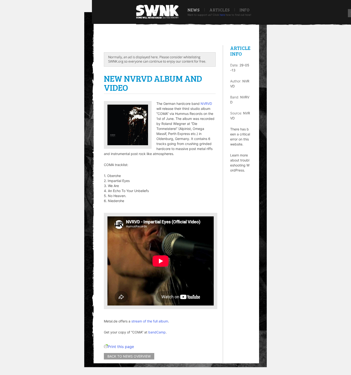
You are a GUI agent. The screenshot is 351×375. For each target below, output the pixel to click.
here (222, 14)
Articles (219, 10)
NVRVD (206, 104)
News (193, 10)
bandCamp (157, 332)
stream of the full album (149, 321)
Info (244, 10)
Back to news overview (129, 356)
